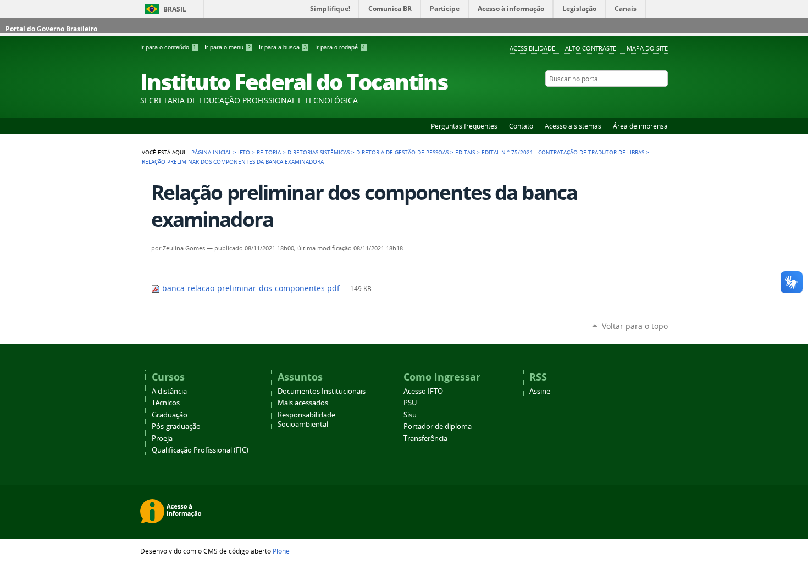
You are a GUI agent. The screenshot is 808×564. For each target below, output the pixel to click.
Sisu (410, 415)
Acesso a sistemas (573, 125)
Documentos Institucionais (322, 391)
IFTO (244, 152)
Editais (465, 152)
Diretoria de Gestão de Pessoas (402, 152)
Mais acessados (303, 402)
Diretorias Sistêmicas (318, 152)
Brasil (174, 9)
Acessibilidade (532, 48)
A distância (169, 391)
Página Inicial (211, 152)
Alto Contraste (590, 48)
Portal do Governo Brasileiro (51, 28)
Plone (281, 550)
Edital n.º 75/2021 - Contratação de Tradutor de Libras (563, 152)
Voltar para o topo (635, 326)
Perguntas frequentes (464, 125)
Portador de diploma (437, 426)
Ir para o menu (227, 47)
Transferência (425, 438)
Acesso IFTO (423, 391)
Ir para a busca (283, 47)
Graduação (169, 415)
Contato (521, 125)
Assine (539, 391)
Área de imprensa (640, 125)
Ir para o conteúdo (168, 47)
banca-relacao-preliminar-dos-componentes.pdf (251, 288)
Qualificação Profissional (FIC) (200, 450)
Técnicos (166, 402)
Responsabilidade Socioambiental (306, 419)
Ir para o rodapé (340, 47)
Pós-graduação (176, 426)
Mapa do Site (647, 48)
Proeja (162, 438)
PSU (410, 402)
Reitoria (269, 152)
